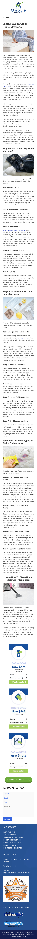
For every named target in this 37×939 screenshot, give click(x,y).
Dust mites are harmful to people (14, 230)
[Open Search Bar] (33, 18)
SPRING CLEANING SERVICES (13, 837)
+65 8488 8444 (17, 866)
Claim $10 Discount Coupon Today (18, 780)
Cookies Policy (21, 936)
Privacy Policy (23, 934)
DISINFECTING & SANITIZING (13, 848)
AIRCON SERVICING (10, 835)
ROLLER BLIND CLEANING (12, 840)
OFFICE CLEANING (9, 845)
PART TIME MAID (9, 832)
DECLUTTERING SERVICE (12, 843)
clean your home (22, 338)
